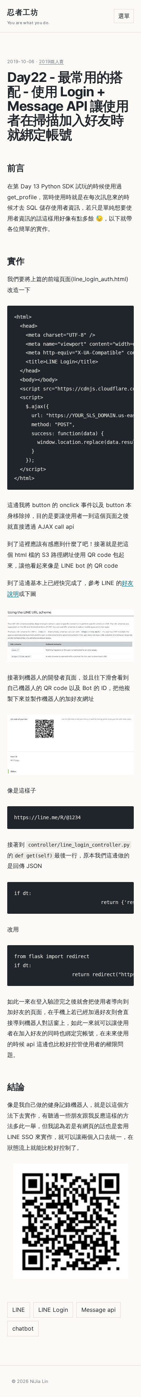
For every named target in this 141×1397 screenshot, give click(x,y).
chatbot (23, 1328)
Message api (98, 1309)
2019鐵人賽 (51, 61)
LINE (18, 1309)
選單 (124, 15)
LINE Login (53, 1309)
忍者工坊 (28, 16)
